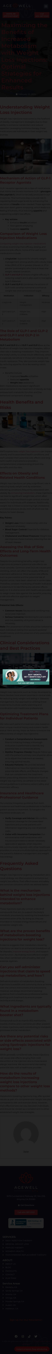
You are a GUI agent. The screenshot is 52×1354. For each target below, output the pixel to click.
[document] (26, 677)
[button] (47, 671)
